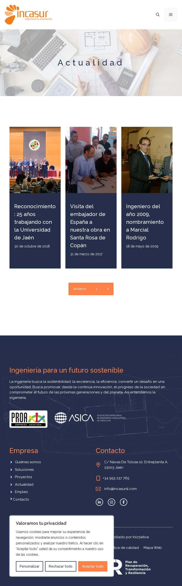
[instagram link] (111, 502)
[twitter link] (99, 502)
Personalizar (29, 566)
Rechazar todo (61, 566)
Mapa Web (153, 548)
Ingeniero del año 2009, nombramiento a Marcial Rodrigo (145, 222)
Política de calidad (123, 548)
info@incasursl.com (120, 489)
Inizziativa (141, 537)
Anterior (79, 289)
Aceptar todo (93, 566)
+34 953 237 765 (116, 478)
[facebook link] (123, 502)
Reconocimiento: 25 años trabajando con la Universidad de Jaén (35, 222)
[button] (157, 15)
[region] (61, 546)
